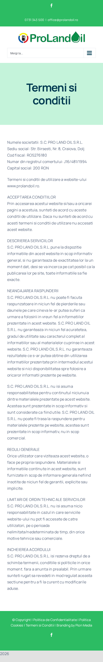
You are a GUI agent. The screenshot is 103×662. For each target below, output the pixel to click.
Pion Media (83, 625)
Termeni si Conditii (40, 625)
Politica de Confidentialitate (55, 619)
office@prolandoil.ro (63, 20)
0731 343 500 (34, 20)
